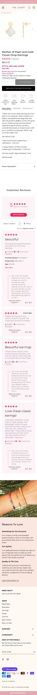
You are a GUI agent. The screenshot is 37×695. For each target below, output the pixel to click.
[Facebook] (3, 659)
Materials (17, 108)
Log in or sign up (8, 73)
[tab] (7, 108)
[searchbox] (10, 223)
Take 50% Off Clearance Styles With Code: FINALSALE (18, 2)
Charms (5, 617)
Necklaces (6, 604)
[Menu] (3, 7)
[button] (18, 693)
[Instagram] (8, 659)
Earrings (5, 610)
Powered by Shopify (22, 687)
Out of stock (25, 82)
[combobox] (26, 228)
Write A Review (18, 215)
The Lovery (11, 687)
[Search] (29, 8)
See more (9, 268)
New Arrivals (7, 623)
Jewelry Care (28, 108)
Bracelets (5, 607)
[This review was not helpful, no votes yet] (29, 302)
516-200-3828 (15, 594)
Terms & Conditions (8, 681)
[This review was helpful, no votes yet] (26, 302)
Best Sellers (6, 620)
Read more (19, 437)
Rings (4, 613)
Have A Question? (9, 166)
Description (6, 108)
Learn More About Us (10, 580)
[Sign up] (34, 652)
